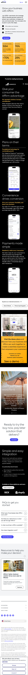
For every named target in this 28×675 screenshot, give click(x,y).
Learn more (19, 656)
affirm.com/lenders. (8, 628)
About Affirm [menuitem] (4, 610)
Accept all (14, 673)
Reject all (14, 669)
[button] (25, 2)
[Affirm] (3, 2)
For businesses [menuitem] (4, 607)
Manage (14, 665)
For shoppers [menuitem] (4, 605)
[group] (13, 574)
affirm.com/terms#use (9, 641)
